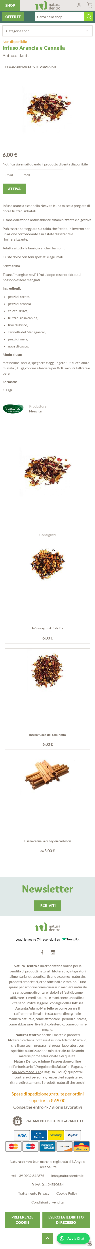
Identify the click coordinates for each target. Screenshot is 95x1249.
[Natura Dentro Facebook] (42, 952)
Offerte (13, 17)
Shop (10, 5)
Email (8, 175)
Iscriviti (48, 906)
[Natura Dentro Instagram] (53, 952)
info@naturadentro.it (67, 1175)
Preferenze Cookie (22, 1219)
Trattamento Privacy (33, 1193)
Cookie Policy (66, 1193)
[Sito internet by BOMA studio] (89, 1243)
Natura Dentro (47, 5)
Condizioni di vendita (47, 1202)
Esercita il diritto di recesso (66, 1219)
